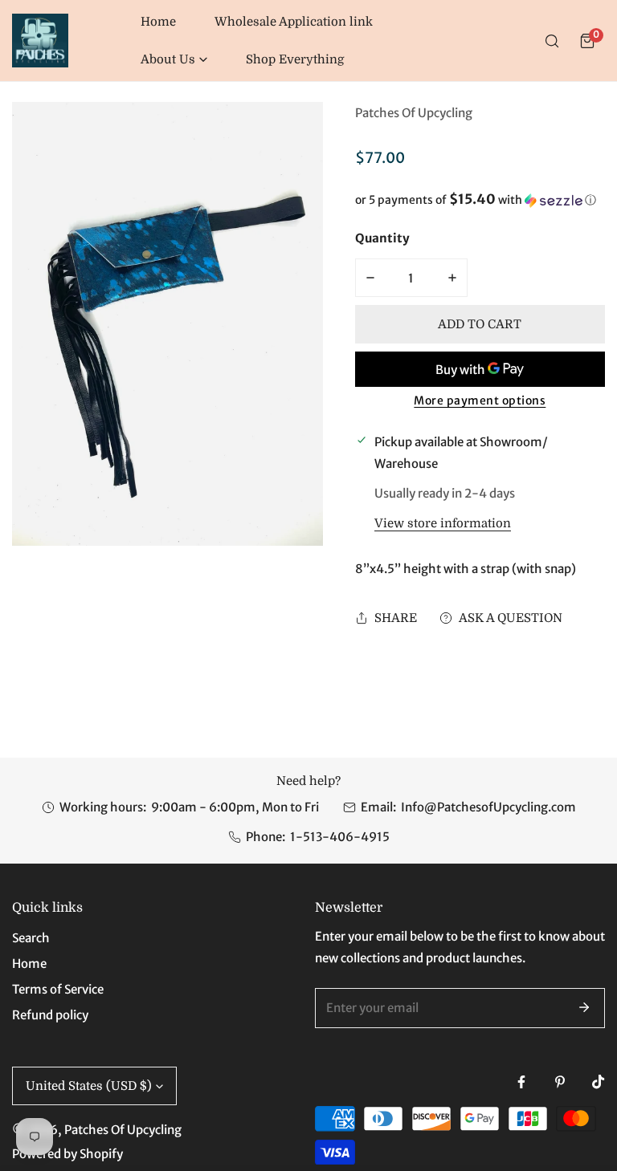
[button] (174, 60)
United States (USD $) (89, 1086)
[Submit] (584, 1007)
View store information (442, 524)
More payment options (479, 400)
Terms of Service (58, 989)
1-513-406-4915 (340, 836)
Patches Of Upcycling (413, 112)
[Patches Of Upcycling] (40, 40)
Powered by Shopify (67, 1153)
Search (31, 937)
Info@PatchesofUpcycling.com (488, 807)
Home (29, 963)
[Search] (552, 41)
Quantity (382, 238)
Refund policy (50, 1015)
